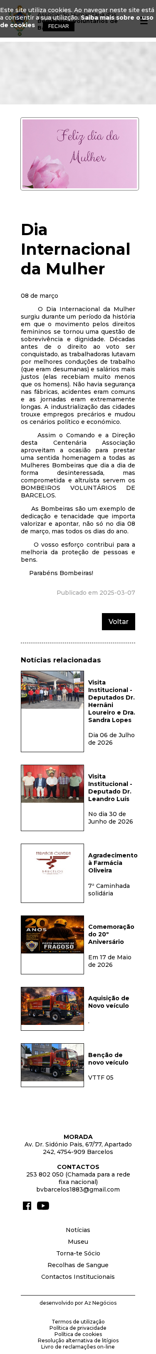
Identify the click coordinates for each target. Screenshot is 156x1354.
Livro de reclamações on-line (78, 1347)
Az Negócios (100, 1303)
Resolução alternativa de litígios (78, 1340)
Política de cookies (78, 1334)
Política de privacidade (78, 1328)
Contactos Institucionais (78, 1276)
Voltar (119, 622)
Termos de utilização (78, 1322)
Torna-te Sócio (78, 1253)
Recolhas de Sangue (78, 1265)
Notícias (78, 1230)
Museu (78, 1241)
